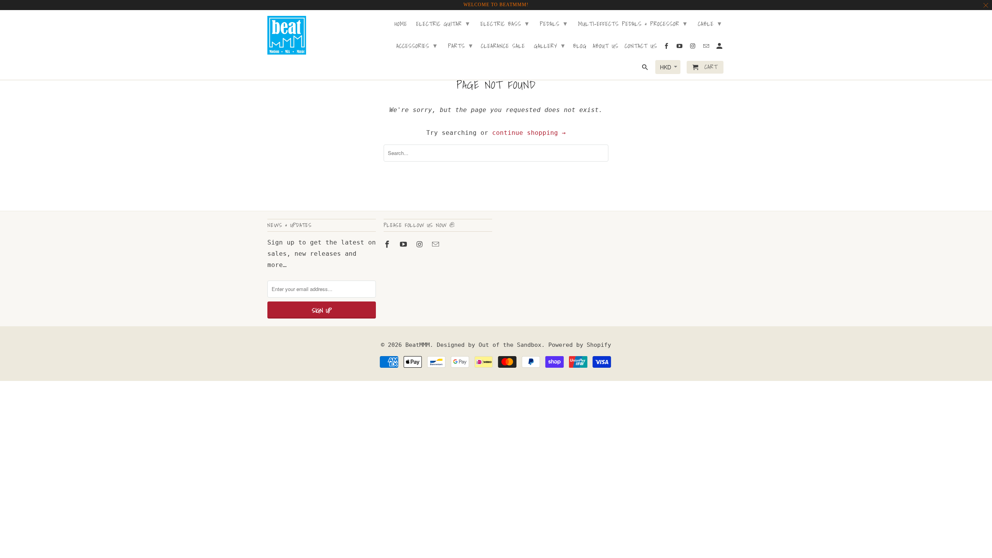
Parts (460, 45)
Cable (710, 23)
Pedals (553, 23)
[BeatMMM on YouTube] (404, 244)
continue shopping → (529, 132)
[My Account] (719, 47)
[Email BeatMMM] (436, 244)
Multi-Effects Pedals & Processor (632, 23)
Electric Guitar (443, 23)
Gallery (549, 45)
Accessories (416, 45)
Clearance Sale (503, 46)
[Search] (645, 69)
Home (400, 24)
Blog (580, 46)
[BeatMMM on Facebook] (388, 244)
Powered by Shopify (579, 344)
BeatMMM (417, 344)
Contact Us (641, 46)
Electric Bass (504, 23)
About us (605, 46)
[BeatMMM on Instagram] (420, 244)
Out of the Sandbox (510, 344)
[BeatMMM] (286, 35)
